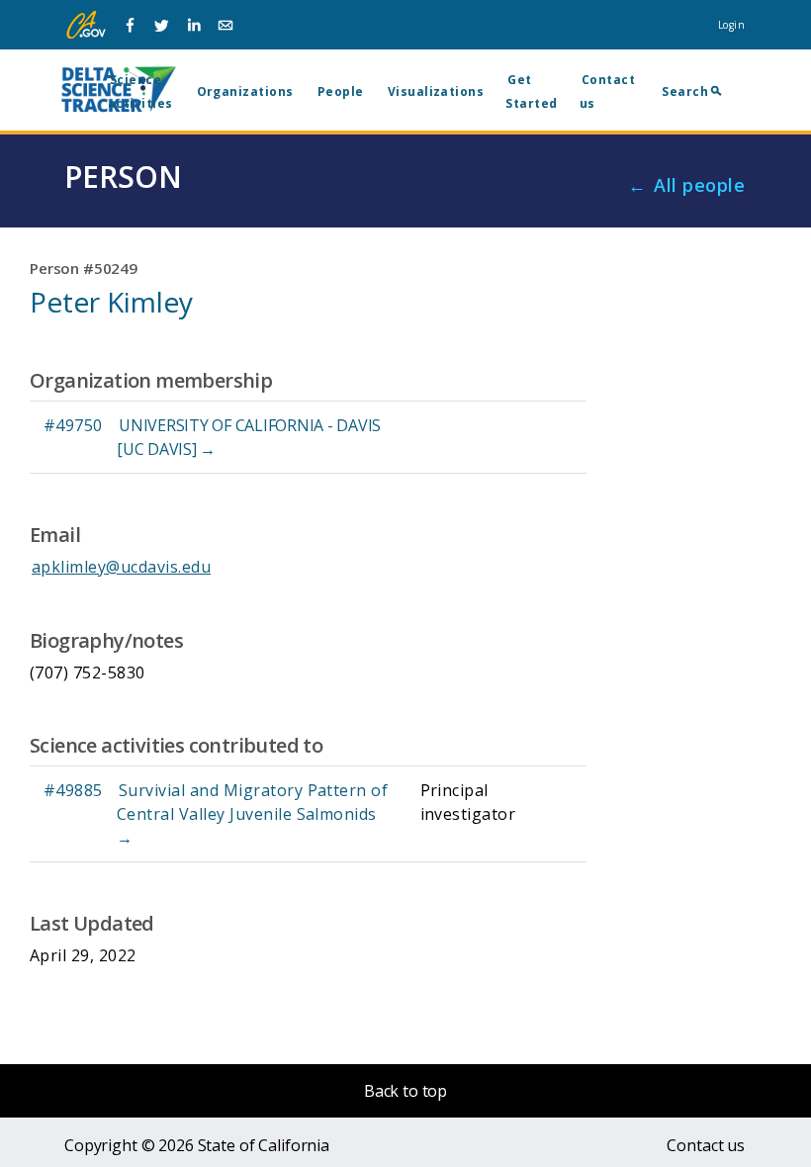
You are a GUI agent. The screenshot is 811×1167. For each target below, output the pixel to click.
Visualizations (436, 91)
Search (685, 91)
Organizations (245, 91)
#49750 (73, 425)
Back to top (405, 1091)
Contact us (706, 1145)
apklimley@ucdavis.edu (121, 567)
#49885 (73, 790)
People (340, 91)
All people (699, 185)
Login (731, 25)
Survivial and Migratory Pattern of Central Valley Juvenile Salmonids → (252, 814)
